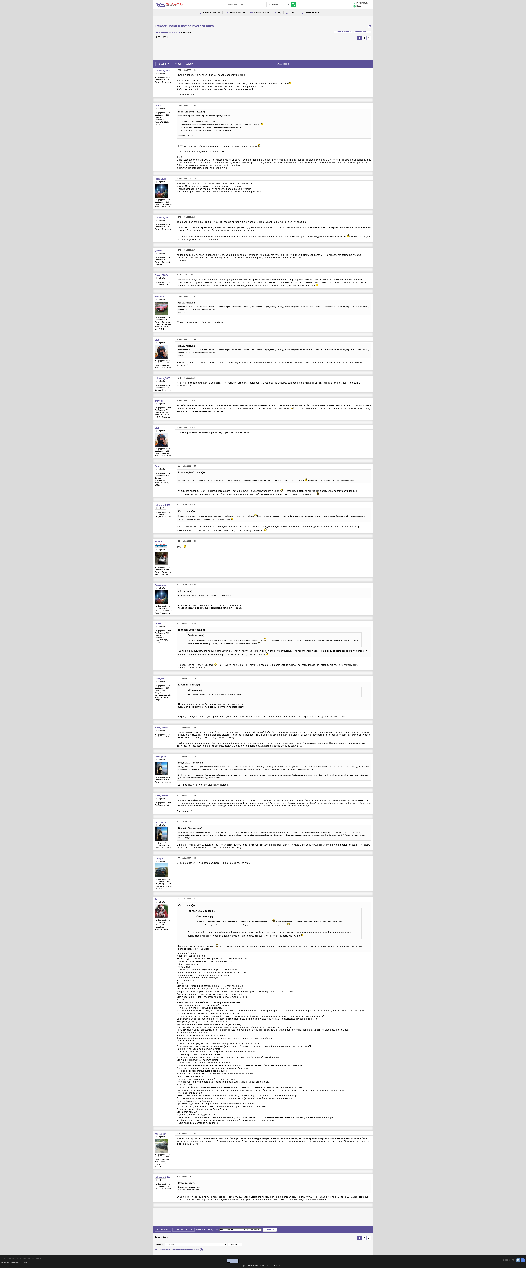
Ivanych (159, 678)
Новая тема (163, 64)
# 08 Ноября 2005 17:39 (186, 756)
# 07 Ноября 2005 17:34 (186, 339)
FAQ (279, 13)
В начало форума (211, 13)
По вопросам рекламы (10, 1262)
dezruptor (160, 756)
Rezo (157, 899)
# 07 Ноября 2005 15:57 (186, 275)
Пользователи (312, 13)
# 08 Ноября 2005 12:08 (186, 678)
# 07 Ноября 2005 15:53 (186, 250)
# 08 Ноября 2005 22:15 (186, 899)
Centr (158, 105)
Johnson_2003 (163, 70)
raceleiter (160, 1134)
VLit (157, 340)
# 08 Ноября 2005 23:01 (186, 1177)
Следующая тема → (362, 32)
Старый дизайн (261, 13)
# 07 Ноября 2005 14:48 (186, 70)
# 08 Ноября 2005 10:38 (186, 466)
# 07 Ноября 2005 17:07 (186, 296)
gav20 (158, 250)
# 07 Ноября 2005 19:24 (186, 427)
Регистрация (362, 3)
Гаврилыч (160, 179)
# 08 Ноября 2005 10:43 (186, 505)
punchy (159, 400)
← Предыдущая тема (343, 32)
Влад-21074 (161, 275)
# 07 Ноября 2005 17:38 (186, 378)
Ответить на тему (184, 64)
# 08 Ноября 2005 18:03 (186, 822)
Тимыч (158, 541)
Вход (358, 6)
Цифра (159, 858)
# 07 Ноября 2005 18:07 (186, 400)
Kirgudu (159, 296)
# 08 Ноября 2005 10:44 (186, 541)
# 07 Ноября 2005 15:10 (186, 178)
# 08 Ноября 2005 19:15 (186, 858)
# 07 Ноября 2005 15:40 (186, 217)
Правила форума (237, 13)
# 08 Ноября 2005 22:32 (186, 1133)
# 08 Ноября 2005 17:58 (186, 795)
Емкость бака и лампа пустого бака (184, 26)
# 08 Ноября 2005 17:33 (186, 727)
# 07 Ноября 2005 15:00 (186, 105)
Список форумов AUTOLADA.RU (167, 33)
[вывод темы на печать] (369, 27)
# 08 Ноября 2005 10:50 (186, 623)
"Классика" (186, 33)
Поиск (293, 13)
